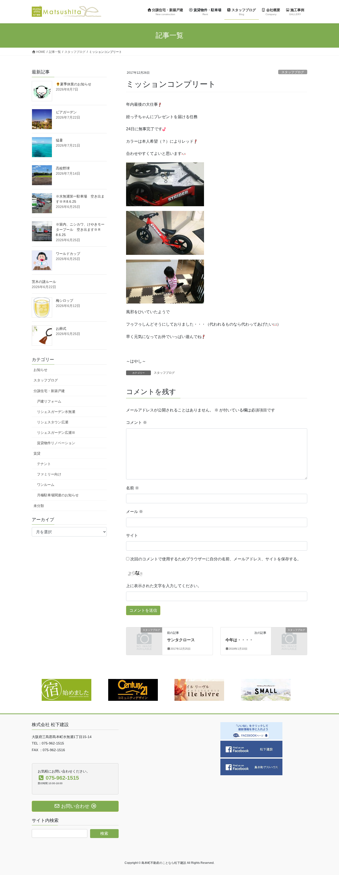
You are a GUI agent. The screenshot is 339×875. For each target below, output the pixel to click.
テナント (44, 464)
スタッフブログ (292, 72)
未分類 (39, 506)
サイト (132, 535)
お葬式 (61, 329)
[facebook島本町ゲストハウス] (251, 767)
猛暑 (59, 140)
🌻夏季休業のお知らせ (73, 84)
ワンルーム (45, 485)
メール (134, 511)
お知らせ (40, 370)
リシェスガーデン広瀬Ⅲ (56, 433)
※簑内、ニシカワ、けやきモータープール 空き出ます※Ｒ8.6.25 (80, 229)
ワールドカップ (68, 254)
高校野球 (63, 168)
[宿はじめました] (66, 689)
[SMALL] (266, 689)
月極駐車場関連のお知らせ (58, 495)
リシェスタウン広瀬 (52, 422)
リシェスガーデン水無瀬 (56, 412)
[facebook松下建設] (251, 749)
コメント (136, 422)
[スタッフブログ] (144, 638)
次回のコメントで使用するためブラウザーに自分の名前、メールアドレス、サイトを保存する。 (215, 559)
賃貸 (37, 453)
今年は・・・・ (239, 640)
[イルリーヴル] (199, 689)
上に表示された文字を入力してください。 (164, 586)
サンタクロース (181, 640)
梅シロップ (64, 301)
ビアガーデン (66, 112)
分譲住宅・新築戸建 (49, 391)
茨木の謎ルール (44, 282)
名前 (132, 488)
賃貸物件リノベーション (56, 443)
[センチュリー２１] (133, 689)
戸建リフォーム (49, 401)
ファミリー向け (49, 474)
